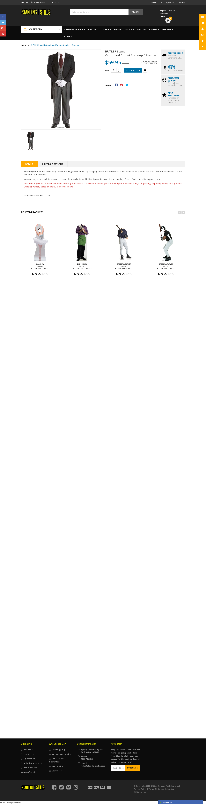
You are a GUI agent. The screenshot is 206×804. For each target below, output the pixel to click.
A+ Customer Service (61, 754)
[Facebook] (3, 17)
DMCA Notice (140, 792)
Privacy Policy (140, 789)
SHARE (108, 85)
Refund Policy (30, 767)
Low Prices (56, 770)
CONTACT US (54, 2)
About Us (28, 749)
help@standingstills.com (93, 766)
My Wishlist (170, 2)
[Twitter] (3, 22)
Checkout (181, 2)
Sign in (163, 11)
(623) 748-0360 (39, 2)
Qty (107, 70)
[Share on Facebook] (117, 84)
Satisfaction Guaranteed (56, 760)
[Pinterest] (3, 33)
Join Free (172, 11)
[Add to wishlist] (145, 70)
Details (29, 164)
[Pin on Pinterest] (122, 84)
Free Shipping (58, 749)
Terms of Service (29, 772)
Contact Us (28, 754)
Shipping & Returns (52, 164)
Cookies (170, 789)
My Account (29, 758)
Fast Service (57, 766)
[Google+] (3, 28)
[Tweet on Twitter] (128, 84)
